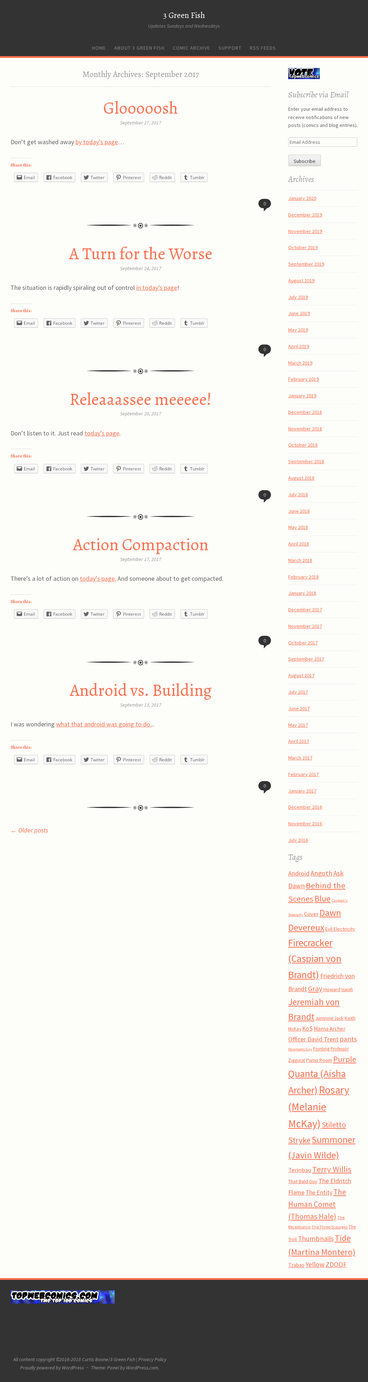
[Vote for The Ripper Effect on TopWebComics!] (304, 77)
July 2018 (298, 494)
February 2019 (303, 379)
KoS (307, 1028)
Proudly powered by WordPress (52, 1367)
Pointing (321, 1049)
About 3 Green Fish (139, 48)
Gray (315, 988)
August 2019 (301, 280)
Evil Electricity (340, 929)
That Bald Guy (302, 1181)
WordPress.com (142, 1367)
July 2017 (298, 692)
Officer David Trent (313, 1039)
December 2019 (305, 214)
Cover (311, 913)
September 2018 (306, 461)
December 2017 (305, 609)
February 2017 (303, 774)
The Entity (318, 1192)
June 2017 (299, 708)
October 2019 (303, 247)
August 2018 (301, 478)
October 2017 (303, 642)
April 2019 (298, 346)
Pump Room (319, 1060)
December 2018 (305, 412)
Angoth (321, 873)
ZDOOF (336, 1264)
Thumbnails (316, 1238)
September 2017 (306, 659)
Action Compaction (140, 544)
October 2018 (303, 445)
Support (230, 48)
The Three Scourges (330, 1227)
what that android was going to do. (104, 724)
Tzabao (296, 1265)
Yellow (315, 1264)
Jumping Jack (330, 1018)
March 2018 (300, 560)
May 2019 (298, 330)
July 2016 (298, 840)
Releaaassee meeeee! (140, 399)
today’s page (101, 433)
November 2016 (305, 823)
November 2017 (305, 626)
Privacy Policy (152, 1359)
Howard (331, 989)
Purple (344, 1059)
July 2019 (298, 297)
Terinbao (299, 1170)
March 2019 (300, 363)
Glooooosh (140, 107)
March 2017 (300, 757)
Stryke (299, 1140)
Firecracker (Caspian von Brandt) (314, 958)
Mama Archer (329, 1028)
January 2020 (302, 198)
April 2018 (298, 544)
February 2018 (303, 577)
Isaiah (347, 989)
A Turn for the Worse (140, 253)
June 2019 (299, 313)
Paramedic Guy (300, 1049)
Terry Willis (331, 1169)
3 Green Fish (184, 15)
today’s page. (98, 578)
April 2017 (298, 741)
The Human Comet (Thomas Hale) (317, 1204)
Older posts (29, 830)
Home (99, 48)
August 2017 (301, 675)
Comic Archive (191, 48)
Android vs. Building (141, 690)
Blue (322, 898)
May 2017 (298, 725)
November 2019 (305, 231)
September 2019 (306, 264)
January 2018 (302, 593)
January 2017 (302, 791)
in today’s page (156, 287)
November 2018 (305, 428)
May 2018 (298, 527)
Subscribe (305, 161)
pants (348, 1039)
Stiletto (334, 1125)
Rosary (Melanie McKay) (318, 1106)
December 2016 (305, 807)
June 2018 (299, 511)
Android (298, 873)
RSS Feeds (263, 48)
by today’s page (96, 142)
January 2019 (302, 395)
